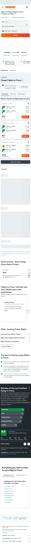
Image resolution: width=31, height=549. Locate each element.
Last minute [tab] (21, 94)
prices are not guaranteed (7, 530)
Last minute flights (8, 493)
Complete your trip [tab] (8, 475)
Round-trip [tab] (5, 94)
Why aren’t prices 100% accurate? (11, 541)
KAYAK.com (4, 517)
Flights (10, 517)
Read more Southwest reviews (8, 454)
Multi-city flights (8, 497)
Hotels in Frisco (8, 488)
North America (24, 517)
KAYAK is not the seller (8, 535)
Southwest (11, 431)
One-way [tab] (13, 94)
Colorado (15, 518)
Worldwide (16, 517)
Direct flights (7, 502)
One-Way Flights (8, 500)
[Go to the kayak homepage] (10, 7)
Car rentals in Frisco (9, 486)
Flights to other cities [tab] (22, 475)
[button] (2, 7)
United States (8, 518)
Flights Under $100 (9, 495)
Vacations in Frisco (8, 491)
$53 (2, 12)
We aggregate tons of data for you (11, 538)
